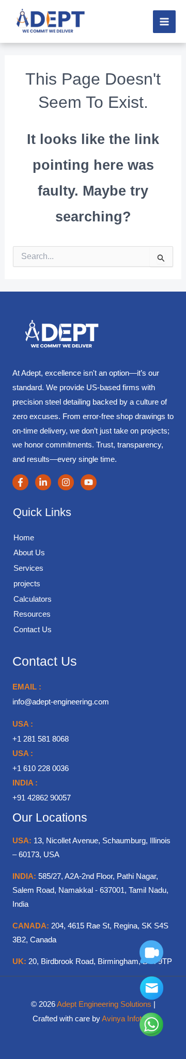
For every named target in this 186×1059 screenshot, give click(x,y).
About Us (29, 552)
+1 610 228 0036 (40, 768)
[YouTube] (89, 482)
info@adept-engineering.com (60, 701)
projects (26, 583)
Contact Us (32, 629)
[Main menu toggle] (164, 21)
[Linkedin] (43, 482)
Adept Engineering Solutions (105, 1004)
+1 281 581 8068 (40, 738)
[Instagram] (66, 482)
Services (28, 568)
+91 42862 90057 (41, 797)
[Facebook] (20, 482)
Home (23, 537)
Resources (32, 613)
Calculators (32, 599)
